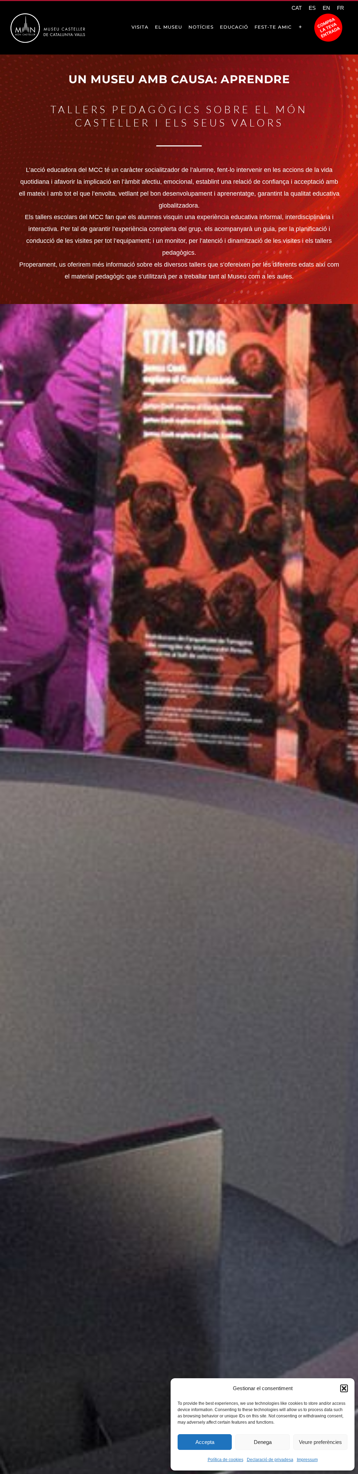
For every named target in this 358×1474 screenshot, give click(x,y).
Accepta (204, 1442)
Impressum (307, 1459)
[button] (344, 1388)
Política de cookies (225, 1459)
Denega (263, 1442)
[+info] (300, 27)
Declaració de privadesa (270, 1459)
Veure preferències (320, 1442)
